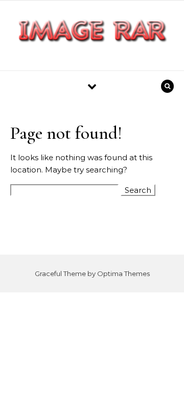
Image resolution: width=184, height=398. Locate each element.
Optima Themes (123, 273)
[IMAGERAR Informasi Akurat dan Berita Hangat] (92, 31)
